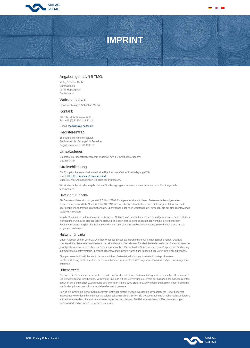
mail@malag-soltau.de (80, 125)
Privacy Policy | (42, 338)
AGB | (29, 338)
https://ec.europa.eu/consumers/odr (86, 176)
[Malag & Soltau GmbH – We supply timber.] (43, 7)
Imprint (55, 338)
